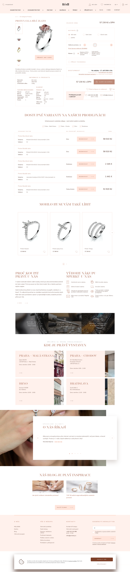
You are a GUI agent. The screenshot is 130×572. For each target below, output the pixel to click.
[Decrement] (84, 45)
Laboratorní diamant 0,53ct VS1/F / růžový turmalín (96, 53)
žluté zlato (89, 34)
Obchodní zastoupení (72, 524)
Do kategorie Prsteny (26, 16)
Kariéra (16, 524)
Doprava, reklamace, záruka (46, 527)
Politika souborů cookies (47, 533)
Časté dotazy (44, 524)
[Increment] (111, 45)
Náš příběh (17, 522)
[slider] (95, 45)
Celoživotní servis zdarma (78, 282)
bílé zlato (73, 34)
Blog (15, 527)
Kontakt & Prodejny (71, 522)
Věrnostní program (19, 529)
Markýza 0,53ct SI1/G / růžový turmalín (84, 53)
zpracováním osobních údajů (105, 527)
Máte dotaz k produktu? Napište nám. (80, 296)
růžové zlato (103, 34)
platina (73, 37)
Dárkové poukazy (45, 535)
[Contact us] (124, 568)
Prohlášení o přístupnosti (47, 538)
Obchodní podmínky (45, 522)
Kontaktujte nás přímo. (106, 72)
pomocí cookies (73, 561)
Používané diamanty (45, 531)
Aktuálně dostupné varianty (87, 74)
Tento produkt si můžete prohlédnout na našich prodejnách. (102, 291)
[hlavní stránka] (65, 6)
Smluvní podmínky (101, 539)
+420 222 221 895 (93, 95)
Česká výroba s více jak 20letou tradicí (104, 296)
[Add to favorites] (44, 252)
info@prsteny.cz (108, 95)
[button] (112, 232)
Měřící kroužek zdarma (101, 282)
